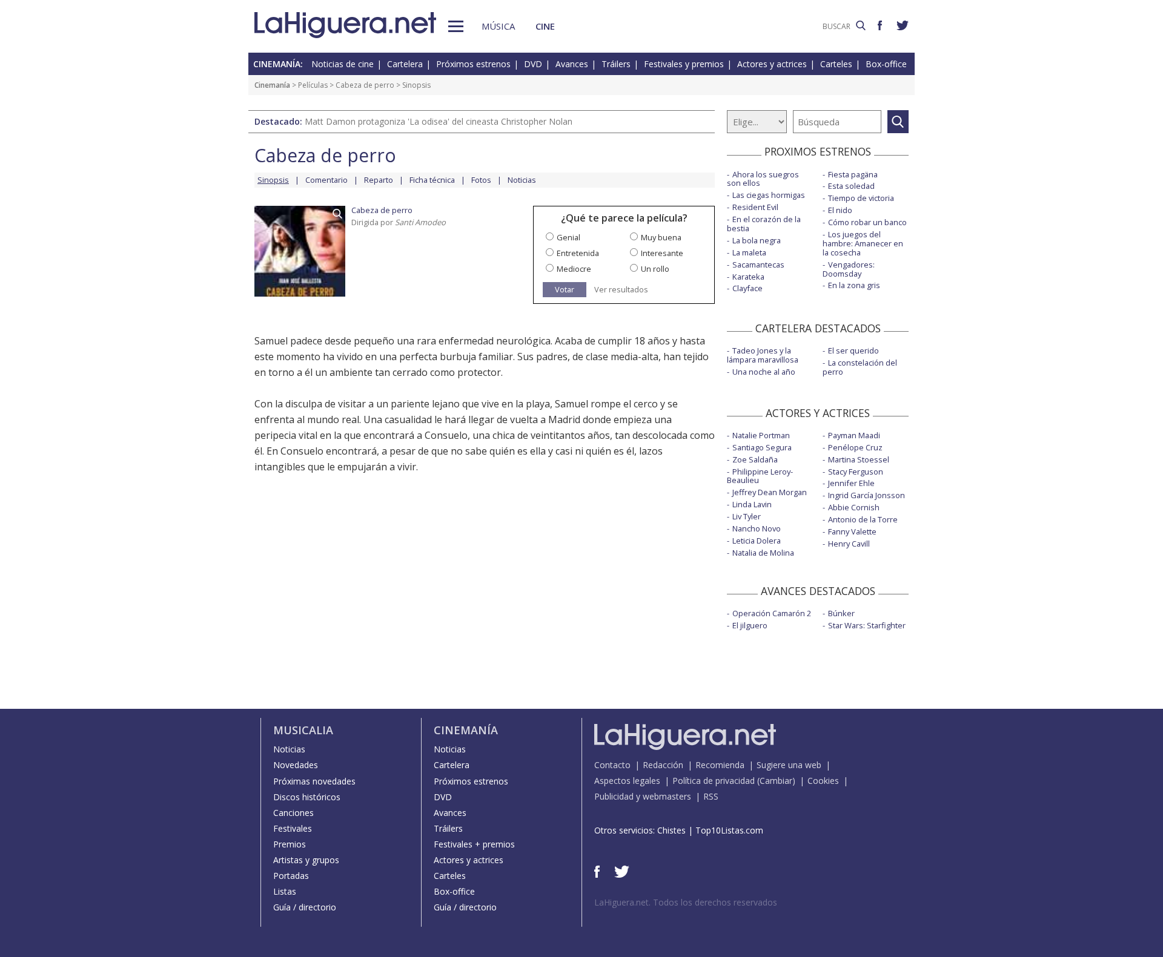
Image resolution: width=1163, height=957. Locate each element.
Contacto (612, 765)
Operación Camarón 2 (771, 613)
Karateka (748, 276)
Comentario (326, 179)
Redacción (663, 765)
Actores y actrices (772, 64)
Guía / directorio (304, 907)
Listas (284, 891)
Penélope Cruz (855, 447)
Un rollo (655, 269)
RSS (710, 796)
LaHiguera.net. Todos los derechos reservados (685, 902)
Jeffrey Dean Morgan (769, 492)
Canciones (293, 812)
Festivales (292, 828)
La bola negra (756, 240)
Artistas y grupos (306, 860)
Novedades (295, 765)
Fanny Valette (852, 531)
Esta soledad (851, 185)
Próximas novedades (314, 781)
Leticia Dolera (756, 540)
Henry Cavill (849, 543)
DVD (533, 64)
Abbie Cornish (854, 507)
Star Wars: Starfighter (867, 625)
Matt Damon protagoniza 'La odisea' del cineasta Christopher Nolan (438, 121)
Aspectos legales (627, 780)
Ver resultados (621, 289)
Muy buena (661, 237)
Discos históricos (306, 797)
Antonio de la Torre (863, 519)
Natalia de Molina (763, 552)
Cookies (823, 780)
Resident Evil (755, 207)
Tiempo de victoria (861, 197)
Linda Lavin (752, 504)
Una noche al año (763, 371)
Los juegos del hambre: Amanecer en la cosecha (863, 243)
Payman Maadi (854, 435)
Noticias (522, 179)
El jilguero (749, 625)
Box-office (886, 64)
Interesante (662, 253)
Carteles (836, 64)
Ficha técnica (432, 179)
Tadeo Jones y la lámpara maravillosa (762, 355)
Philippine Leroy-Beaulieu (760, 476)
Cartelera (405, 64)
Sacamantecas (758, 264)
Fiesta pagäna (853, 174)
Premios (289, 844)
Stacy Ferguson (855, 471)
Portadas (291, 875)
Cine (545, 26)
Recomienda (719, 765)
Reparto (378, 179)
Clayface (747, 288)
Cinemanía (272, 85)
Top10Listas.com (729, 830)
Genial (568, 237)
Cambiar (776, 780)
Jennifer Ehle (851, 483)
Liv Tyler (746, 516)
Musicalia (303, 730)
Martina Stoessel (858, 459)
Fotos (481, 179)
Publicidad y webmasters (642, 796)
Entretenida (578, 253)
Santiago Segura (762, 447)
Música (498, 26)
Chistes (671, 830)
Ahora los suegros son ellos (763, 179)
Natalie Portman (761, 435)
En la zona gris (854, 285)
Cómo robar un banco (867, 222)
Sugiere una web (789, 765)
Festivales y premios (684, 64)
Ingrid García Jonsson (866, 495)
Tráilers (616, 64)
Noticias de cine (342, 64)
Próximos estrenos (473, 64)
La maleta (749, 252)
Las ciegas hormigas (768, 194)
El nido (840, 210)
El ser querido (853, 350)
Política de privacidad (713, 780)
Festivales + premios (474, 844)
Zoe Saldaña (755, 459)
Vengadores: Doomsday (849, 269)
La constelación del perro (860, 367)
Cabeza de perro (365, 85)
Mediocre (574, 269)
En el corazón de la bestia (764, 224)
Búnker (841, 613)
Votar (564, 289)
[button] (455, 26)
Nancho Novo (756, 528)
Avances (571, 64)
